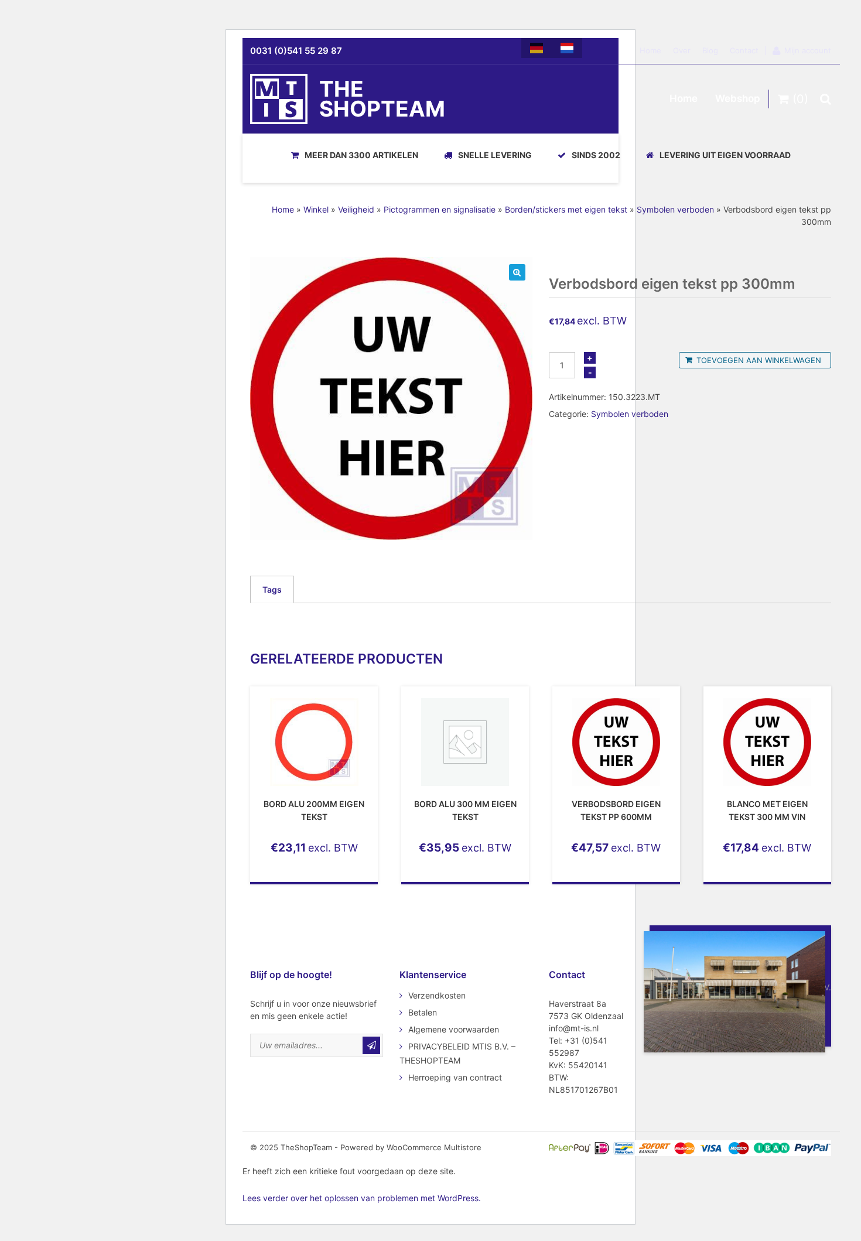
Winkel (316, 209)
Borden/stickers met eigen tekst (566, 209)
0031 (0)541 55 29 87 (296, 50)
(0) (798, 99)
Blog (710, 50)
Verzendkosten (437, 995)
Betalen (422, 1012)
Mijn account (807, 50)
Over (682, 50)
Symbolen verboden (675, 209)
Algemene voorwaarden (453, 1029)
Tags (272, 589)
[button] (517, 272)
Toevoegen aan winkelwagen (758, 360)
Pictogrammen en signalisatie (440, 209)
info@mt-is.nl (574, 1028)
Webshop (737, 98)
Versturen (371, 1045)
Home (650, 50)
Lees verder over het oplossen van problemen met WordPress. (361, 1198)
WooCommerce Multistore (434, 1147)
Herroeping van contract (455, 1077)
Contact (744, 50)
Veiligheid (356, 209)
